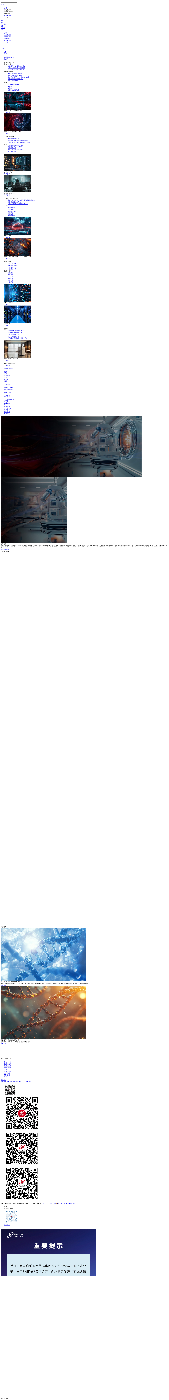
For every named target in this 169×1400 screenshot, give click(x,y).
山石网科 (7, 1073)
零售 (2, 26)
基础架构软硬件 (9, 57)
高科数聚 (7, 1075)
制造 (2, 29)
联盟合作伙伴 (8, 389)
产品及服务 (7, 35)
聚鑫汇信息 (7, 1064)
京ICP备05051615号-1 (49, 1203)
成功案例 (7, 406)
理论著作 (7, 401)
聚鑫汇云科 (7, 1069)
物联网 (6, 59)
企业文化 (7, 403)
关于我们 (7, 42)
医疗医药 (3, 24)
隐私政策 (9, 1081)
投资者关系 (7, 40)
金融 (2, 22)
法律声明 (15, 1081)
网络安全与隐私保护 (25, 1081)
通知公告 (7, 414)
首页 (5, 33)
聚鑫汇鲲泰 (7, 1067)
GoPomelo (7, 1077)
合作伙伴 (7, 38)
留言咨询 (7, 1225)
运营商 (3, 28)
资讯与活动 (7, 408)
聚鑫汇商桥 (7, 1071)
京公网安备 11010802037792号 (67, 1203)
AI (5, 52)
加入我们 (7, 412)
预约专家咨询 (5, 549)
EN (3, 5)
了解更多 (7, 112)
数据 (5, 53)
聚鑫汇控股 (7, 1062)
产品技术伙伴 (8, 387)
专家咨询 (3, 985)
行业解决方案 (8, 36)
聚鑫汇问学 (7, 1066)
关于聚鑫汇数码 (9, 399)
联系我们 (7, 410)
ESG (5, 404)
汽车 (2, 20)
